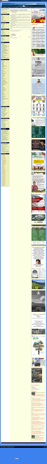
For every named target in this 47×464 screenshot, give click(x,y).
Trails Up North (3, 115)
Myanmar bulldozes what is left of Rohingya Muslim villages (5, 140)
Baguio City (3, 17)
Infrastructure (3, 83)
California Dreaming (4, 108)
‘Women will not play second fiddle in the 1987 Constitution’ (5, 147)
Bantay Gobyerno (4, 43)
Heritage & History (4, 78)
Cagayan (3, 30)
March (3, 169)
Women (2, 104)
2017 (3, 175)
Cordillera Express (4, 123)
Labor (2, 86)
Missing (2, 92)
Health (2, 77)
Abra (2, 15)
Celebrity (3, 64)
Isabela (2, 31)
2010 (3, 182)
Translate (38, 389)
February (3, 170)
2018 (3, 174)
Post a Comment (13, 35)
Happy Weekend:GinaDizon (5, 50)
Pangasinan (3, 27)
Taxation (3, 101)
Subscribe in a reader (4, 12)
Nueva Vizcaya (3, 32)
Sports (2, 100)
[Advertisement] (26, 453)
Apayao (2, 16)
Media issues (3, 89)
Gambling (3, 76)
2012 (3, 180)
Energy (2, 72)
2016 (3, 176)
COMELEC (3, 65)
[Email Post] (20, 30)
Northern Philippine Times (14, 5)
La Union (3, 26)
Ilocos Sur (3, 25)
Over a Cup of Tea (4, 110)
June (3, 166)
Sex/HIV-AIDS (3, 99)
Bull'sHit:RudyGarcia (4, 47)
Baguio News (3, 121)
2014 (3, 178)
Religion (3, 97)
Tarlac (2, 40)
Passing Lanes (3, 111)
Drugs (2, 69)
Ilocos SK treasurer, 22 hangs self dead (18, 9)
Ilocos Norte (3, 24)
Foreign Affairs (3, 75)
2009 (3, 183)
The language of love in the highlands (36, 398)
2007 (3, 185)
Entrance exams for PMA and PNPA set (36, 421)
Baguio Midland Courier (4, 120)
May (2, 167)
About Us (7, 7)
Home (3, 7)
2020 (3, 172)
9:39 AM (18, 30)
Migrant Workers (4, 90)
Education (3, 70)
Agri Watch (3, 62)
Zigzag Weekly (3, 126)
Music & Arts (3, 93)
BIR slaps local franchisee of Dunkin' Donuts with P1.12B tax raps (5, 134)
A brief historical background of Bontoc (36, 431)
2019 (3, 173)
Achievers (3, 61)
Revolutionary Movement (5, 98)
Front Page (28, 7)
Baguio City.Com (4, 119)
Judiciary (3, 85)
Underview (3, 116)
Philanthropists (3, 94)
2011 (3, 181)
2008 (3, 184)
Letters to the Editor (13, 7)
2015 (3, 177)
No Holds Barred (4, 109)
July (2, 165)
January (3, 171)
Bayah (32, 412)
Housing (3, 79)
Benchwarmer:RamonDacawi (5, 46)
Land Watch (3, 87)
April (2, 168)
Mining (2, 91)
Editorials (19, 7)
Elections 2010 (3, 71)
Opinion (23, 7)
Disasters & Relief (4, 68)
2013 (3, 179)
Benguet (3, 18)
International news (4, 84)
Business (3, 63)
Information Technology (4, 82)
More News (33, 7)
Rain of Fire (3, 112)
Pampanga (3, 39)
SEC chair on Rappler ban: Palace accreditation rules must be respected (5, 131)
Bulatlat (2, 122)
